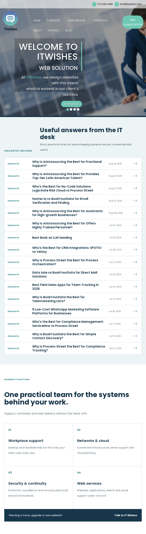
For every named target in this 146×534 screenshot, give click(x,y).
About (37, 30)
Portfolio (100, 20)
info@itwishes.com (131, 4)
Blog (69, 30)
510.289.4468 (105, 4)
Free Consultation (132, 22)
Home (37, 20)
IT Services (53, 20)
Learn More (72, 104)
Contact (53, 30)
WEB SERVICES (77, 20)
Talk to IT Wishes (125, 515)
